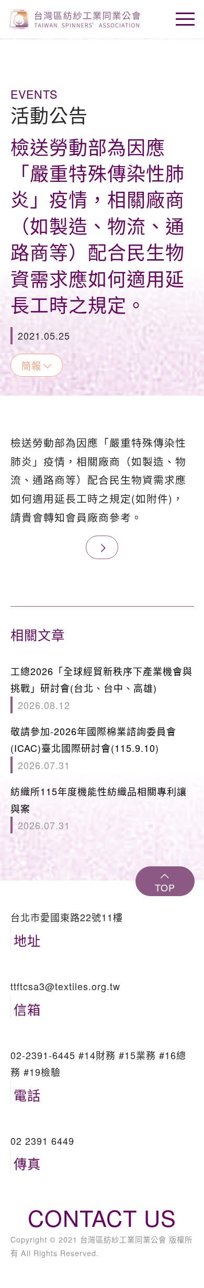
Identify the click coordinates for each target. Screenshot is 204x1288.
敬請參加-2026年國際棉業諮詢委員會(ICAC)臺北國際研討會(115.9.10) (93, 748)
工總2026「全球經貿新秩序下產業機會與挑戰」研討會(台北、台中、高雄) (101, 688)
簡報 (31, 365)
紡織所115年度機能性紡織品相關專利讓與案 (98, 808)
